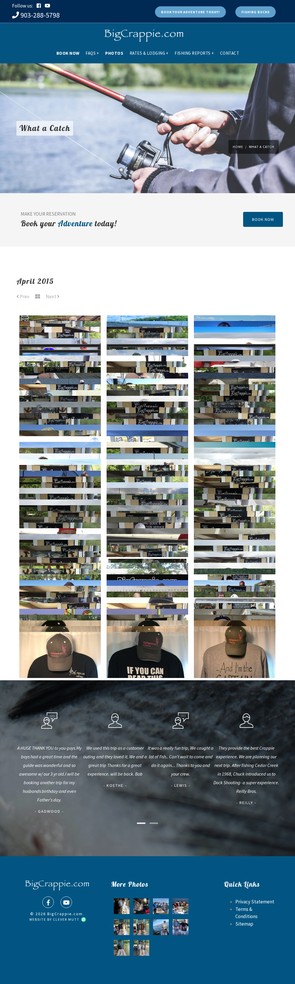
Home (238, 147)
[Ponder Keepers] (122, 906)
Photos (114, 53)
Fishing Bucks (255, 12)
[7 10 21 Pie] (122, 948)
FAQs (92, 53)
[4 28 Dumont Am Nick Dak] (161, 906)
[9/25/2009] (180, 927)
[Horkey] (122, 927)
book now (263, 219)
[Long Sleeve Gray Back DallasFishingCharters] (235, 646)
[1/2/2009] (180, 906)
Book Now (68, 53)
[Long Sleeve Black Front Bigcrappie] (60, 652)
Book (190, 12)
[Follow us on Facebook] (39, 6)
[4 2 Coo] (161, 927)
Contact (229, 53)
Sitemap (244, 924)
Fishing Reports (194, 53)
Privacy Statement (254, 901)
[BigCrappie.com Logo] (143, 33)
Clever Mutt (67, 919)
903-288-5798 (40, 15)
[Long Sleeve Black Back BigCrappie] (147, 652)
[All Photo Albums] (37, 297)
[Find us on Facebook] (48, 902)
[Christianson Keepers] (141, 906)
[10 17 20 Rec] (141, 927)
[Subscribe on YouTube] (47, 6)
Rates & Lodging (149, 53)
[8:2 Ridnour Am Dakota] (141, 948)
